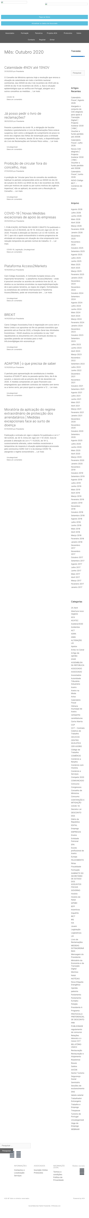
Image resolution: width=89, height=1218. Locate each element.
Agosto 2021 (76, 392)
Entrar (52, 40)
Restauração (76, 1050)
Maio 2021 (75, 402)
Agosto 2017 (76, 564)
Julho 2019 (76, 483)
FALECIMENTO (77, 860)
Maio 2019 (75, 490)
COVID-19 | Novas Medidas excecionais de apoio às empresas (30, 215)
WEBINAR (75, 1129)
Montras (74, 972)
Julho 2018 (76, 522)
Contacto (31, 40)
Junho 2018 (76, 525)
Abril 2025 (75, 268)
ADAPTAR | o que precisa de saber (30, 363)
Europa (74, 857)
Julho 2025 (76, 258)
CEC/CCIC (75, 737)
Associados (76, 675)
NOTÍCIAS (75, 979)
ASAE (73, 659)
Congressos (76, 787)
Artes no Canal (77, 650)
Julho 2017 (76, 567)
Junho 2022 (76, 370)
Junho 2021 (76, 399)
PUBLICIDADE (77, 1026)
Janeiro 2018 (76, 542)
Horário (74, 894)
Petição (74, 1004)
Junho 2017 (76, 571)
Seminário (75, 1082)
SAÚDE (74, 1070)
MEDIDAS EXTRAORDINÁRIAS (77, 948)
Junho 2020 (76, 447)
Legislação (19, 249)
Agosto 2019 (76, 480)
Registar (42, 40)
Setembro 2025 (78, 251)
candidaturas (77, 718)
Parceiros (39, 33)
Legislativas (76, 933)
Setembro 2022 (78, 364)
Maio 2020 (75, 450)
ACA (73, 617)
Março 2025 (76, 271)
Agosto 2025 (76, 254)
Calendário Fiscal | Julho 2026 (76, 143)
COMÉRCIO (76, 756)
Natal (73, 975)
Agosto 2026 (76, 209)
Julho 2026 (76, 213)
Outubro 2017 (77, 557)
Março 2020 (76, 457)
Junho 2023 (76, 348)
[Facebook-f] (82, 1171)
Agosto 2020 (76, 440)
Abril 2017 (75, 577)
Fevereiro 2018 (77, 539)
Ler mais (36, 91)
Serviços (17, 1176)
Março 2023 (76, 354)
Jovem (74, 926)
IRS (72, 920)
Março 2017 (76, 580)
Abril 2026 (75, 222)
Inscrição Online (41, 1170)
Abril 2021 (75, 406)
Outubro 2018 (77, 512)
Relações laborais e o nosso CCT (76, 1038)
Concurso (75, 784)
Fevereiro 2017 (77, 584)
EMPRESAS (76, 832)
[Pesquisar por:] (78, 73)
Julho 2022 (76, 367)
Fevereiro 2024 (77, 322)
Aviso (73, 697)
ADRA (73, 634)
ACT (73, 630)
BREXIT (9, 315)
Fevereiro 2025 (77, 274)
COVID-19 (10, 97)
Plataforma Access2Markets (25, 266)
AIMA (73, 637)
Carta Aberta (77, 721)
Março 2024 (76, 319)
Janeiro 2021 (76, 416)
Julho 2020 (76, 444)
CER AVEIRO (76, 746)
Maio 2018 (75, 529)
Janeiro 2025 (76, 278)
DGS (73, 816)
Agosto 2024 (76, 303)
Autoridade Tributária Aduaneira (76, 681)
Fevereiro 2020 (77, 460)
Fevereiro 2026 (77, 229)
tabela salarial (77, 1095)
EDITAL (74, 825)
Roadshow (75, 1060)
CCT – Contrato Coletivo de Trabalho (78, 731)
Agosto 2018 (76, 519)
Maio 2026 (75, 219)
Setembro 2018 (77, 515)
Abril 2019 (75, 493)
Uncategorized (12, 147)
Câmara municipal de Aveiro (76, 709)
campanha (75, 715)
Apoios (74, 646)
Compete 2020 (77, 777)
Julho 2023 (76, 344)
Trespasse (75, 1110)
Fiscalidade (76, 867)
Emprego (75, 828)
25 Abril (74, 608)
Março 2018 (76, 535)
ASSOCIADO (76, 668)
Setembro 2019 (78, 476)
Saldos (74, 1066)
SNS (73, 1092)
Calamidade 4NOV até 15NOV (26, 67)
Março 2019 (76, 496)
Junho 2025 (76, 261)
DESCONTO (76, 812)
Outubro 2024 (77, 293)
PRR (73, 1023)
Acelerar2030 (77, 624)
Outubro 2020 (77, 431)
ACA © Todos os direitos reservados (16, 1198)
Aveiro (74, 687)
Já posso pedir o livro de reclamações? (22, 115)
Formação (24, 33)
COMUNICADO (77, 780)
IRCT (73, 916)
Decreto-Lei (76, 809)
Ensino (74, 835)
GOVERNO (75, 890)
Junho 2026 (76, 216)
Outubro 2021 (77, 386)
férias (73, 863)
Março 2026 (76, 226)
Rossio (74, 1063)
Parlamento (76, 995)
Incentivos (75, 910)
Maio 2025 (75, 264)
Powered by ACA (79, 1198)
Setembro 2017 (77, 561)
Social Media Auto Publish (36, 1206)
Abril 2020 (75, 454)
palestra (74, 991)
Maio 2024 (75, 312)
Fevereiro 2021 (77, 412)
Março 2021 (76, 409)
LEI (72, 936)
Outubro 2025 (77, 248)
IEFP (73, 906)
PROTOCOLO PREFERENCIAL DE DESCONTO (78, 1017)
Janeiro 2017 (76, 587)
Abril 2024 (75, 316)
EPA (73, 844)
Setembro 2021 (77, 389)
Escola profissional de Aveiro (77, 850)
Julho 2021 (76, 396)
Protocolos (68, 33)
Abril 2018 (75, 532)
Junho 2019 (76, 486)
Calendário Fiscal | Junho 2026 (77, 174)
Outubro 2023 (77, 335)
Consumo (75, 796)
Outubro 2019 (77, 473)
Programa (75, 1011)
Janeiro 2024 (77, 326)
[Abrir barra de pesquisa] (60, 39)
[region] (77, 1149)
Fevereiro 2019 (77, 499)
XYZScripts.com (55, 1206)
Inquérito (75, 913)
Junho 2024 (76, 309)
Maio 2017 (75, 574)
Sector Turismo (77, 1073)
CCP (73, 725)
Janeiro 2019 (76, 503)
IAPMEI (74, 903)
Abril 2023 (75, 351)
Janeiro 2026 (77, 232)
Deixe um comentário (14, 99)
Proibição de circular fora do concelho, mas (25, 165)
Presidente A (76, 1007)
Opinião (74, 988)
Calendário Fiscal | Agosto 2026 (77, 100)
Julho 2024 (76, 306)
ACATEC (74, 620)
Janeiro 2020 (77, 464)
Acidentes (75, 627)
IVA (72, 923)
